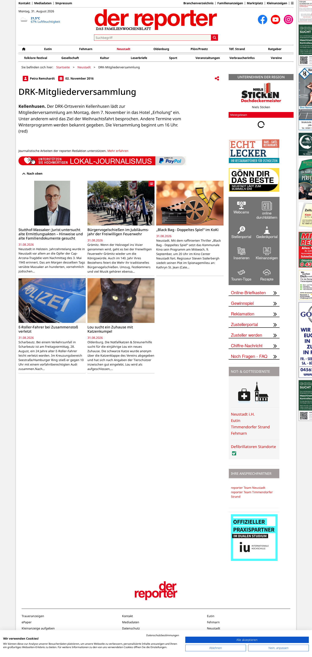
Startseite (63, 67)
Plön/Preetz (199, 49)
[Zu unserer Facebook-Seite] (262, 19)
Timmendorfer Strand (250, 426)
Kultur (104, 58)
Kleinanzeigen (277, 3)
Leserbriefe (139, 58)
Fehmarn (85, 49)
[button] (292, 3)
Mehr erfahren (117, 151)
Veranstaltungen (207, 58)
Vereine (276, 58)
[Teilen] (217, 78)
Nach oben (34, 173)
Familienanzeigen (230, 3)
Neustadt (123, 49)
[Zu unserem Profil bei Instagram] (288, 19)
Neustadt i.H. (243, 414)
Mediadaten (43, 3)
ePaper (27, 622)
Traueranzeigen (33, 616)
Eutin (48, 49)
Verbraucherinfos (242, 58)
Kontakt (24, 3)
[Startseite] (23, 49)
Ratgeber (274, 49)
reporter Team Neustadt (248, 488)
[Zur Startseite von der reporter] (156, 19)
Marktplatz (255, 3)
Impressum (63, 3)
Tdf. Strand (237, 49)
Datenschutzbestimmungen (162, 635)
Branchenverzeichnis (198, 3)
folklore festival (35, 58)
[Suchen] (214, 37)
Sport (173, 58)
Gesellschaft (70, 58)
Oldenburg (161, 49)
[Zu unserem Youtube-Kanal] (275, 19)
